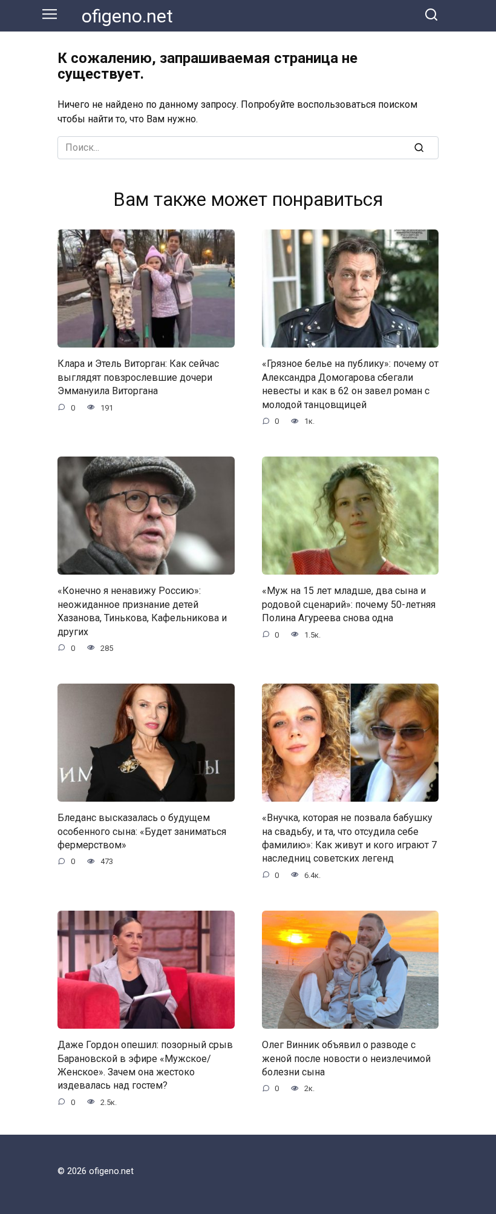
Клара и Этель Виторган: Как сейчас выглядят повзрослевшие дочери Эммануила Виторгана (138, 377)
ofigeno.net (127, 16)
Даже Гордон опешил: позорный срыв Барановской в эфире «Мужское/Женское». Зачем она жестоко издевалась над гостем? (145, 1065)
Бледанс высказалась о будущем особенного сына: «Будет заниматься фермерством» (141, 831)
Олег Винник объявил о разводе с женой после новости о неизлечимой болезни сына (346, 1058)
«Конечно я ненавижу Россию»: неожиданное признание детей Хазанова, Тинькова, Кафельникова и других (142, 611)
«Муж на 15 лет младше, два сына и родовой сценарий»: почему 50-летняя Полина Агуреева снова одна (349, 604)
